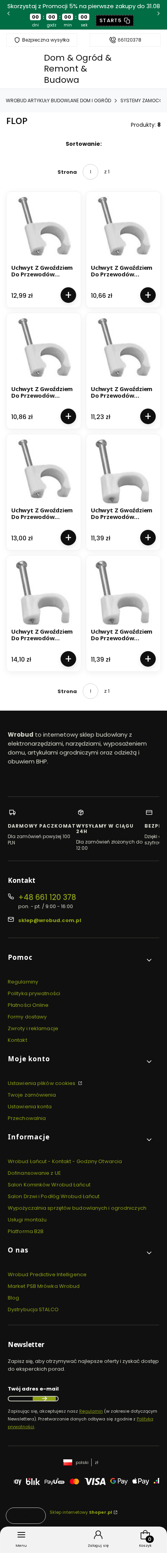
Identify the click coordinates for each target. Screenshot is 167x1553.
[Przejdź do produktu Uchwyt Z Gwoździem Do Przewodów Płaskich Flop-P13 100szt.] (43, 592)
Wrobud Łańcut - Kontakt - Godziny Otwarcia (65, 1161)
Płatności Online (28, 1005)
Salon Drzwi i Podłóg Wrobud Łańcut (53, 1196)
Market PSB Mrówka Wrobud (44, 1286)
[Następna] (158, 14)
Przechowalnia (27, 1118)
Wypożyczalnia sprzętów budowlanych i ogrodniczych (77, 1208)
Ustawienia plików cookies (42, 1083)
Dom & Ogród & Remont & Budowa (77, 69)
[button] (80, 960)
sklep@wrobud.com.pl (49, 920)
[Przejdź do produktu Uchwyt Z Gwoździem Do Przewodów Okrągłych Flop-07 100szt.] (123, 350)
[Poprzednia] (9, 14)
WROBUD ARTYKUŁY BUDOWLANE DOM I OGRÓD (58, 100)
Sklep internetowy (81, 1512)
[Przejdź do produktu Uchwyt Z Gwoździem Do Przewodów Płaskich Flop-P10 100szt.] (123, 471)
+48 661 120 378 (47, 897)
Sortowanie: (84, 144)
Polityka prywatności (34, 993)
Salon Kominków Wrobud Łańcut (49, 1184)
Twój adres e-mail (33, 1388)
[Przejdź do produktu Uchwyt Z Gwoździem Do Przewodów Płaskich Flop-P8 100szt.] (123, 592)
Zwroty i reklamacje (33, 1028)
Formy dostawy (27, 1016)
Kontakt (17, 1040)
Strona (67, 172)
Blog (13, 1297)
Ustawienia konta (30, 1106)
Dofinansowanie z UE (34, 1173)
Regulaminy (23, 981)
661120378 (129, 40)
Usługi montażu (27, 1219)
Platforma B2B (25, 1231)
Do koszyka (68, 295)
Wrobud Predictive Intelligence (47, 1274)
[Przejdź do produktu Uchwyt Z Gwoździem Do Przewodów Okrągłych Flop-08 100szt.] (43, 471)
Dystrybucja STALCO (33, 1309)
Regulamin (91, 1411)
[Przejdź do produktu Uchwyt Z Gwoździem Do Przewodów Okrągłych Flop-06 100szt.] (43, 350)
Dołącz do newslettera (44, 1399)
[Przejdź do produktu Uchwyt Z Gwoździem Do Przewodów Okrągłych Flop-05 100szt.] (123, 228)
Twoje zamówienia (32, 1095)
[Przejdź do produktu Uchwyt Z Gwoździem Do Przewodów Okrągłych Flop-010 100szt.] (43, 228)
